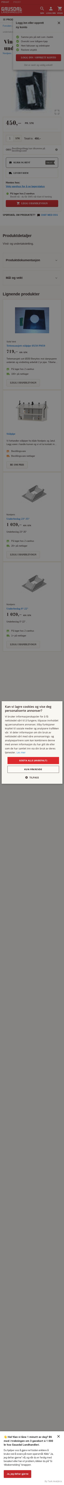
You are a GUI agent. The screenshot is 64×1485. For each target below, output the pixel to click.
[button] (32, 777)
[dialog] (32, 742)
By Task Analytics (53, 1481)
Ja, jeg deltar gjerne (17, 1474)
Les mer (21, 752)
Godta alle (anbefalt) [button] (33, 760)
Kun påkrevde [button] (33, 769)
